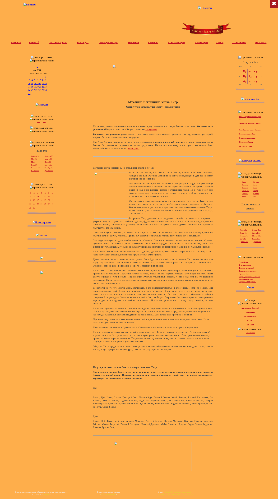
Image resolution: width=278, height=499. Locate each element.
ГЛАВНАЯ (16, 43)
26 (35, 90)
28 (40, 90)
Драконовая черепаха (247, 271)
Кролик (256, 182)
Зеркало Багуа (244, 274)
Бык (254, 196)
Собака (245, 193)
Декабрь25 (49, 171)
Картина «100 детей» (247, 282)
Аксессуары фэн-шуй (250, 308)
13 (37, 83)
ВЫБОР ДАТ (82, 43)
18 (32, 87)
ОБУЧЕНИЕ (133, 43)
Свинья (256, 193)
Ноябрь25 (35, 171)
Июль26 (34, 165)
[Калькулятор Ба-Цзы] (250, 160)
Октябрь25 (49, 168)
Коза (255, 188)
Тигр (244, 182)
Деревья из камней (246, 268)
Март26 (34, 159)
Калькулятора (151, 129)
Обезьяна (245, 191)
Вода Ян (243, 239)
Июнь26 (48, 162)
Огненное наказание (247, 138)
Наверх (272, 488)
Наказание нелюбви (247, 134)
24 (29, 90)
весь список (250, 333)
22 (43, 87)
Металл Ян (244, 236)
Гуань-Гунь (243, 262)
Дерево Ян (244, 242)
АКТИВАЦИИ (201, 43)
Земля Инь (256, 233)
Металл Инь (256, 236)
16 (45, 83)
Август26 (48, 165)
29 (43, 90)
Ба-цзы (250, 320)
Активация (250, 312)
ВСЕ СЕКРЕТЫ (245, 146)
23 (45, 87)
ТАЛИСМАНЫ (239, 43)
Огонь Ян (243, 230)
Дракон (245, 185)
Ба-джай (250, 324)
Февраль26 (49, 156)
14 (40, 83)
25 (32, 90)
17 (29, 87)
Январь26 (35, 156)
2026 (39, 123)
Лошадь (245, 188)
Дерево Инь (256, 242)
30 (45, 90)
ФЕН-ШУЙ (34, 43)
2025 (45, 123)
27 (37, 90)
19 (35, 87)
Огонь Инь (256, 230)
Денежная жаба (245, 265)
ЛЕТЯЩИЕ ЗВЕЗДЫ (108, 43)
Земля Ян (243, 233)
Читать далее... (133, 148)
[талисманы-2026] (153, 76)
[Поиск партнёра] (42, 222)
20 (37, 87)
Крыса (244, 196)
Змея (255, 185)
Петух (255, 191)
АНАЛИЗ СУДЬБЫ (58, 43)
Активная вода (250, 316)
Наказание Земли (246, 142)
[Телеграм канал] (206, 22)
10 (29, 83)
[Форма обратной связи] (29, 4)
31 (29, 93)
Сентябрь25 (35, 168)
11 (32, 83)
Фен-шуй (47, 494)
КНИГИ (219, 43)
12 (35, 83)
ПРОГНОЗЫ (260, 43)
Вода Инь (256, 239)
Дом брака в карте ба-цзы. (250, 130)
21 (40, 87)
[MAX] (41, 273)
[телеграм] (41, 235)
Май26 (34, 162)
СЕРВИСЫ (153, 43)
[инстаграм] (41, 258)
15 (43, 83)
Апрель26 (48, 159)
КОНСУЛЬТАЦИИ (176, 43)
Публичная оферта (108, 494)
